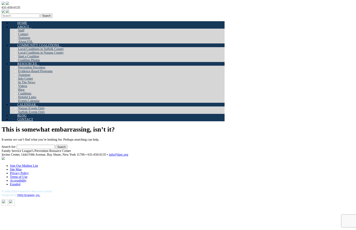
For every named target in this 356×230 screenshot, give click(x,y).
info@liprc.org (118, 154)
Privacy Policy (19, 173)
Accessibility (18, 180)
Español (15, 184)
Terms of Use (18, 177)
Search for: (9, 146)
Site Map (16, 169)
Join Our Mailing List (24, 165)
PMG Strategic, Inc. (28, 195)
